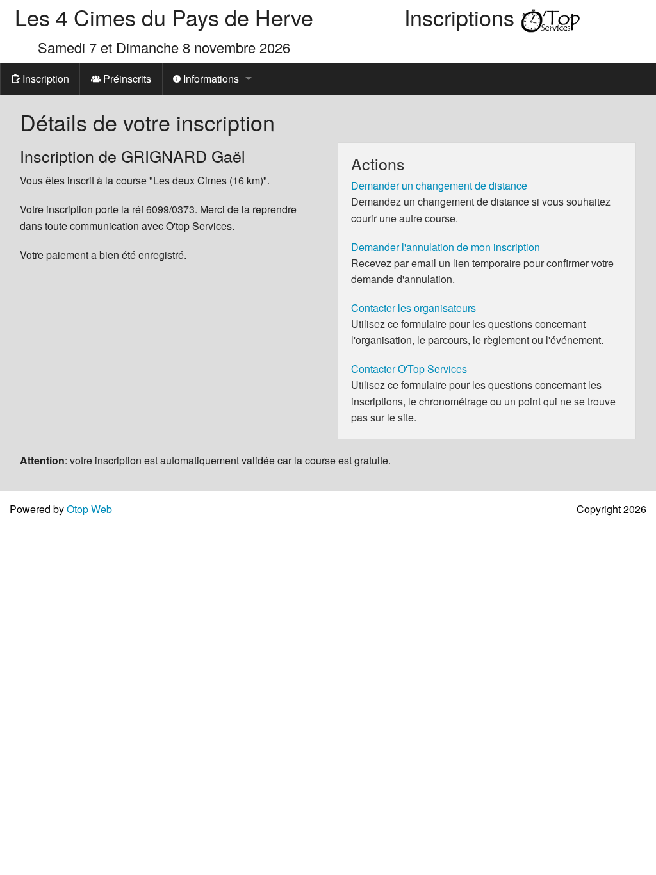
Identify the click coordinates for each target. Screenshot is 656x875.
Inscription (44, 78)
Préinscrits (126, 78)
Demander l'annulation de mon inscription (445, 247)
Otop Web (89, 509)
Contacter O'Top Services (409, 368)
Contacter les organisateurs (413, 307)
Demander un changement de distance (439, 185)
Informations (210, 78)
